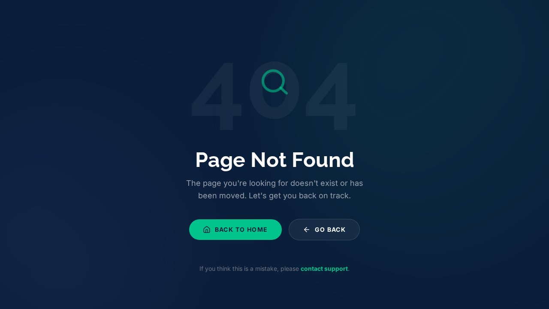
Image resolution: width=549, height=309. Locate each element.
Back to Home (241, 229)
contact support (324, 268)
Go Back (330, 229)
